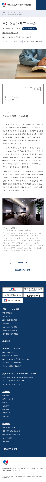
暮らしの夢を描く (29, 28)
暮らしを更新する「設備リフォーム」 (16, 37)
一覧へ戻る (23, 263)
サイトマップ (19, 470)
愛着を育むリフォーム (10, 33)
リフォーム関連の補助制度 (33, 41)
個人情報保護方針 (8, 468)
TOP (3, 12)
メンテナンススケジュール (12, 41)
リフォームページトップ (16, 12)
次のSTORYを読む (23, 270)
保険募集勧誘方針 (8, 470)
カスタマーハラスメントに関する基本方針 (29, 468)
